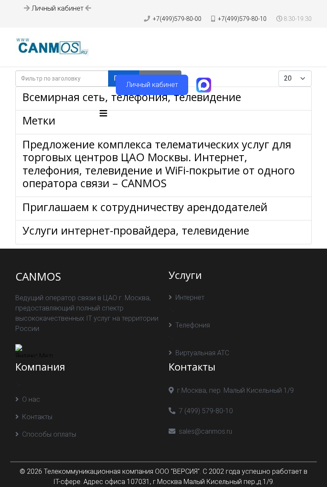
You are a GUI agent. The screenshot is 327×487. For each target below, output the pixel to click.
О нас (31, 399)
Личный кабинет (57, 8)
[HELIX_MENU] (103, 113)
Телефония (192, 325)
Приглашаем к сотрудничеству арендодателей (145, 207)
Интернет (189, 297)
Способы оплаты (49, 434)
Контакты (37, 417)
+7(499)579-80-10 (242, 19)
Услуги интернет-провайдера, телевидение (136, 230)
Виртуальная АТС (202, 353)
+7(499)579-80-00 (177, 19)
